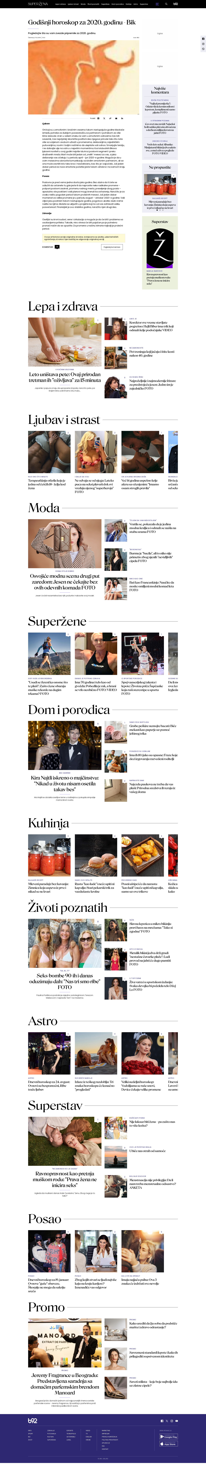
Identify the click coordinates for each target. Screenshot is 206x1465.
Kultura (50, 1437)
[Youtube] (176, 1421)
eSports (70, 1431)
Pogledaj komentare (112, 247)
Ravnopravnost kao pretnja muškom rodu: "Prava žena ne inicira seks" (158, 279)
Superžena (51, 1440)
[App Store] (169, 1444)
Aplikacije (106, 1443)
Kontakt (105, 1449)
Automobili (71, 1437)
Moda (83, 4)
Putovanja (51, 1434)
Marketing (106, 1431)
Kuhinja (128, 4)
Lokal (69, 1440)
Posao (31, 1276)
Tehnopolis (71, 1434)
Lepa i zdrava (60, 4)
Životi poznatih (93, 4)
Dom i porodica (118, 4)
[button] (157, 210)
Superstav (144, 4)
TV (87, 1434)
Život (30, 1440)
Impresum (105, 1434)
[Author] (160, 248)
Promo (65, 1370)
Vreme (88, 1440)
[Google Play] (169, 1437)
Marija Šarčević (155, 271)
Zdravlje (51, 1431)
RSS (103, 1446)
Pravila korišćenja (109, 1437)
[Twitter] (167, 1421)
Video (88, 1431)
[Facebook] (162, 1421)
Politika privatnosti (110, 1440)
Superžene (105, 4)
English (89, 1437)
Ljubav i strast (73, 4)
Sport (30, 1434)
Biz (29, 1437)
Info (29, 1431)
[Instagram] (172, 1421)
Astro (136, 4)
